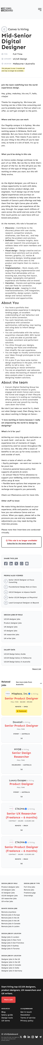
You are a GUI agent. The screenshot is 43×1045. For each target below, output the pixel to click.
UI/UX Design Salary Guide (15, 654)
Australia (30, 63)
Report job (36, 669)
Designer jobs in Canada (11, 965)
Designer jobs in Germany (11, 971)
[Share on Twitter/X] (16, 563)
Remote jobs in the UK (10, 921)
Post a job (8, 1000)
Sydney (16, 734)
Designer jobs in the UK (10, 962)
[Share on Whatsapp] (22, 563)
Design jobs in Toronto (10, 949)
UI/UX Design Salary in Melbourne (17, 658)
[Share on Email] (27, 563)
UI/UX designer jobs (12, 619)
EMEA (26, 706)
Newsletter (25, 1015)
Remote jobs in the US (10, 918)
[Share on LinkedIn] (11, 563)
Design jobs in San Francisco (12, 943)
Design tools (7, 1018)
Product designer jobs (13, 623)
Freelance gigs (30, 893)
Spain (26, 825)
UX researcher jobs (11, 635)
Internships (28, 896)
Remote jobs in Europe (10, 915)
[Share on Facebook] (6, 563)
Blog (3, 1012)
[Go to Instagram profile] (33, 1037)
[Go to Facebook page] (25, 1037)
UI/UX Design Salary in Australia (17, 662)
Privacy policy (26, 1020)
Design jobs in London (10, 937)
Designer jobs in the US (10, 959)
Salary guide (7, 1015)
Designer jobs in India (10, 968)
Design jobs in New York (11, 940)
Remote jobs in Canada (10, 924)
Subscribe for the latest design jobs (21, 543)
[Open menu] (40, 9)
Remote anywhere (8, 912)
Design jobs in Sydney (10, 946)
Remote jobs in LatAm (10, 926)
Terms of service (27, 1018)
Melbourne (18, 63)
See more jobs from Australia (24, 683)
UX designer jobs (10, 627)
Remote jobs (29, 890)
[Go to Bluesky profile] (36, 1037)
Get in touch (26, 1012)
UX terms (5, 1020)
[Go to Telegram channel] (40, 1037)
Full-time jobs (29, 887)
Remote (18, 825)
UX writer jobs (9, 638)
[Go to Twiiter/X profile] (21, 1037)
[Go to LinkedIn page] (28, 1037)
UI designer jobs (10, 631)
